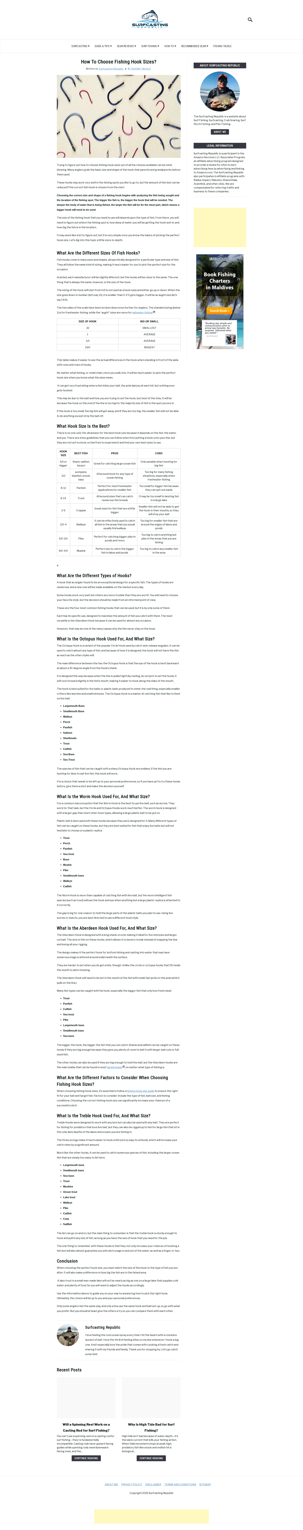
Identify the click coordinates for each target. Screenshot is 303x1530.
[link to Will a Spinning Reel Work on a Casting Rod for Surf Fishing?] (86, 1397)
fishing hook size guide (140, 1091)
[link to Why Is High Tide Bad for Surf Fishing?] (151, 1397)
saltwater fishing (142, 312)
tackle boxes (114, 1067)
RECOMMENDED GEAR (193, 46)
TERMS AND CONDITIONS (180, 1484)
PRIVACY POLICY (131, 1484)
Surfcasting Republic (111, 68)
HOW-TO (169, 46)
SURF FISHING (149, 46)
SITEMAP (205, 1484)
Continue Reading (86, 1458)
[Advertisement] (220, 227)
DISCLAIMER (153, 1484)
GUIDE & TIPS (102, 46)
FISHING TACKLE (222, 46)
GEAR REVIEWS (125, 46)
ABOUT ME (220, 131)
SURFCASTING (79, 46)
